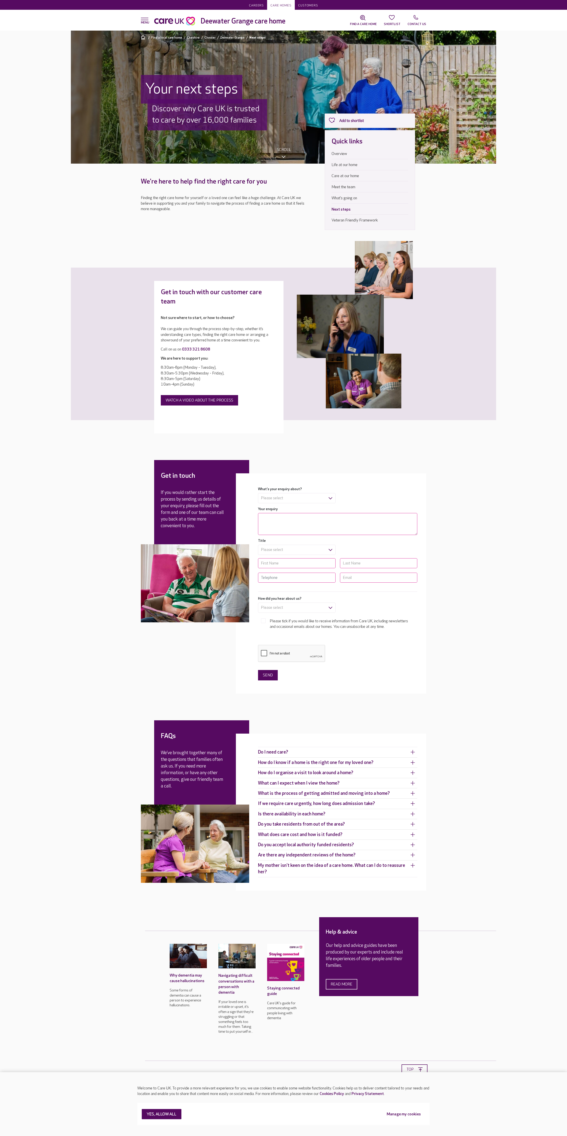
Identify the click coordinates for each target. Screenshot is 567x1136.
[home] (143, 37)
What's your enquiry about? (280, 489)
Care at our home (345, 176)
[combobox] (296, 498)
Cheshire (193, 37)
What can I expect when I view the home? (299, 783)
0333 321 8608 (196, 349)
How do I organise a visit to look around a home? (305, 773)
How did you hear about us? (279, 599)
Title (262, 541)
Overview (339, 153)
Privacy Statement (367, 1093)
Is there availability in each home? (291, 814)
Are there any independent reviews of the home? (306, 855)
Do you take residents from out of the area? (301, 824)
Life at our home (344, 165)
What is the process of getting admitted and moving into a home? (324, 793)
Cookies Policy (332, 1093)
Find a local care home (166, 37)
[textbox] (296, 498)
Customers (308, 5)
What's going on (344, 198)
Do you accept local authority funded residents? (306, 845)
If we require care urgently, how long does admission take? (316, 803)
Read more (341, 984)
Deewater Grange (232, 37)
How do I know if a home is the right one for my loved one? (315, 762)
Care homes (280, 5)
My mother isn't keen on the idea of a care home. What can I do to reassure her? (331, 869)
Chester (210, 37)
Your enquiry (268, 509)
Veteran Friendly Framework (355, 220)
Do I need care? (273, 752)
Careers (256, 5)
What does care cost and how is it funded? (300, 834)
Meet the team (343, 187)
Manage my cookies (404, 1114)
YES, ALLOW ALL (162, 1114)
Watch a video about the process (199, 400)
